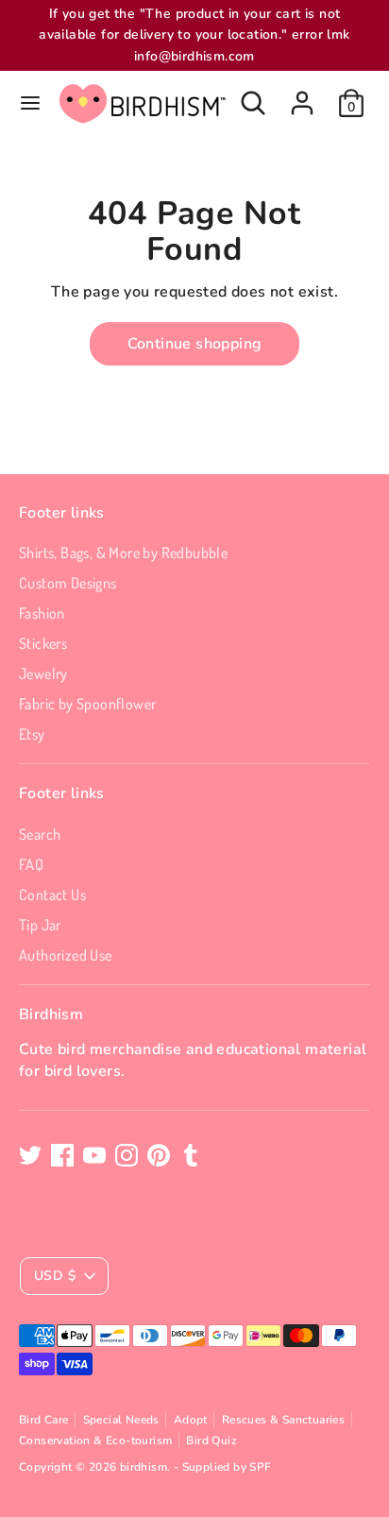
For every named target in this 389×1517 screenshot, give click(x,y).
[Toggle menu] (30, 103)
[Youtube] (94, 1155)
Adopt (191, 1419)
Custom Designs (68, 582)
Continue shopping (194, 343)
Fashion (42, 613)
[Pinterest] (158, 1155)
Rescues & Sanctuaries (283, 1419)
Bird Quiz (211, 1440)
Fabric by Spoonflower (87, 703)
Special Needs (121, 1419)
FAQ (31, 864)
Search (39, 834)
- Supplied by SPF (223, 1466)
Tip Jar (40, 924)
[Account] (302, 94)
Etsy (32, 733)
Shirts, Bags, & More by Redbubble (123, 552)
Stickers (43, 643)
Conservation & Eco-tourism (95, 1440)
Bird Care (44, 1419)
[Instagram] (126, 1155)
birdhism (143, 1466)
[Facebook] (62, 1155)
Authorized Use (65, 955)
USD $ (55, 1276)
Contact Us (52, 894)
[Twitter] (30, 1155)
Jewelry (43, 673)
